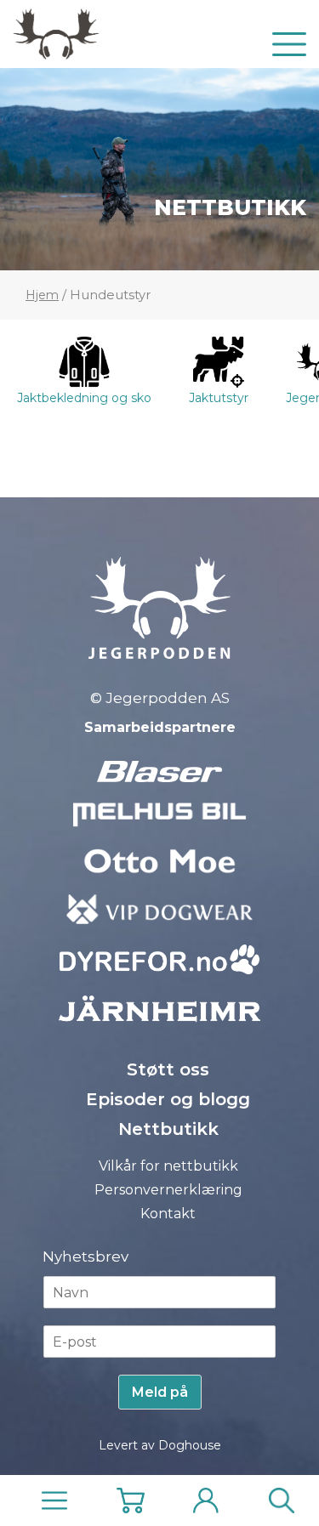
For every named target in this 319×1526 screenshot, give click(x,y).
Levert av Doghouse (160, 1445)
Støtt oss (168, 1069)
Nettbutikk (230, 207)
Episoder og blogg (168, 1099)
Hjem (42, 295)
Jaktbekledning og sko (84, 398)
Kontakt (168, 1213)
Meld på (160, 1392)
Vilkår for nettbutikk (168, 1166)
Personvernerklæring (168, 1190)
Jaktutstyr (218, 398)
